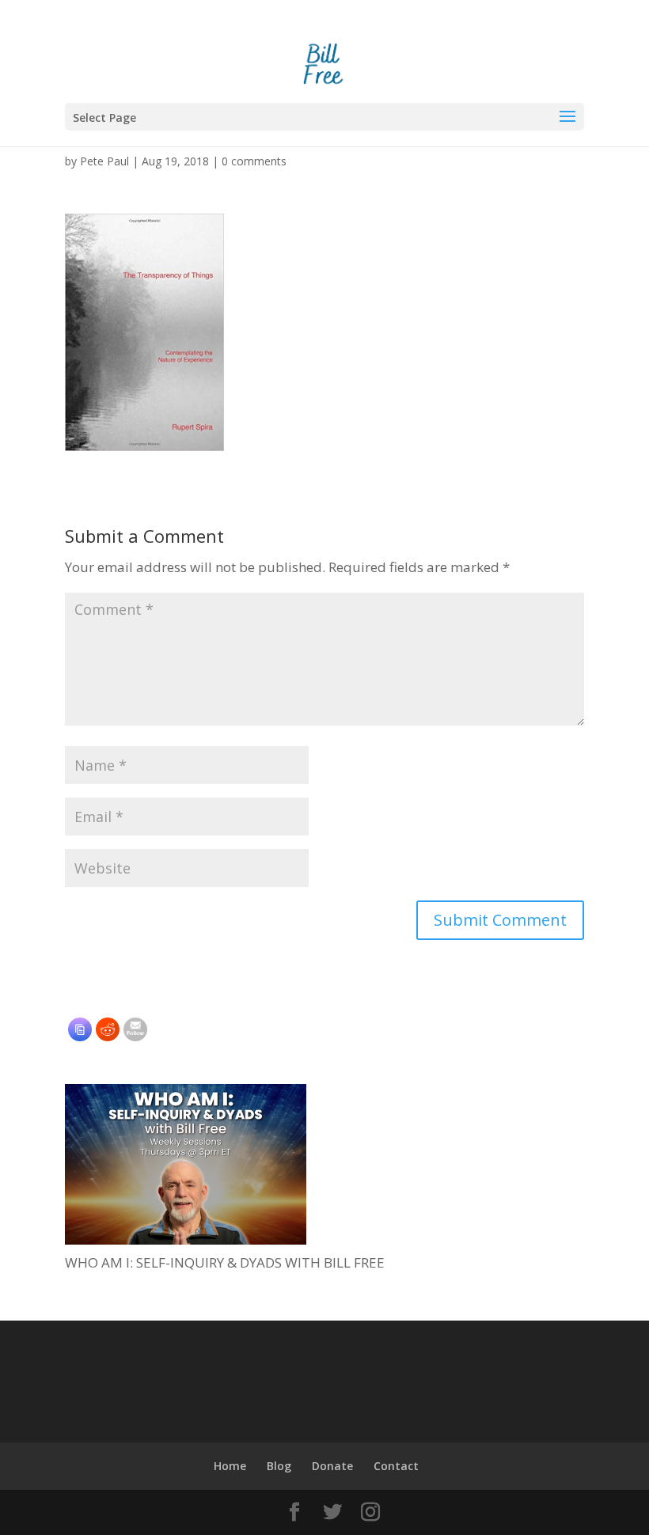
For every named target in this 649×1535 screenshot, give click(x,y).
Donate (332, 1465)
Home (230, 1465)
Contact (396, 1465)
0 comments (254, 161)
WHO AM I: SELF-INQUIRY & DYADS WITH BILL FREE (225, 1262)
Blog (279, 1465)
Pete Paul (104, 161)
